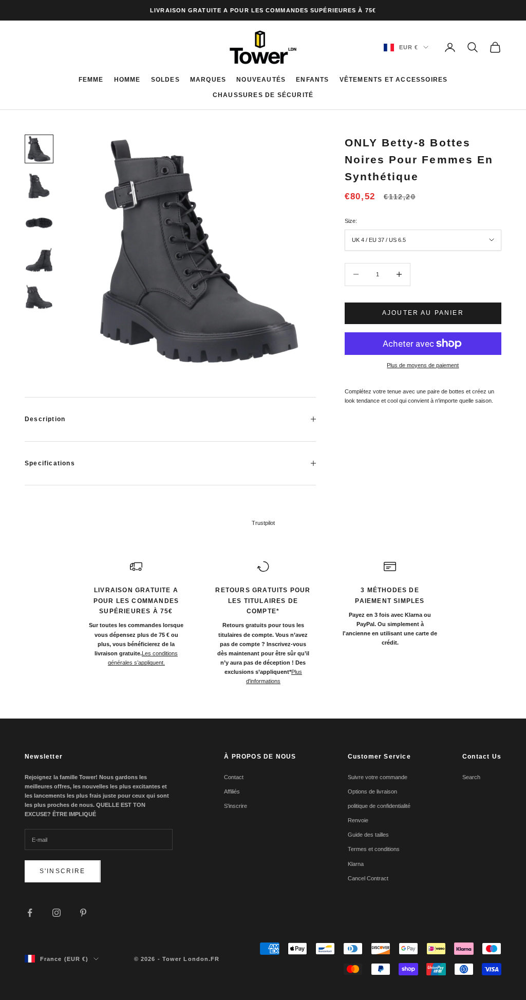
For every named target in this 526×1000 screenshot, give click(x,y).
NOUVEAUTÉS (261, 79)
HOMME (127, 79)
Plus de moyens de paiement (423, 365)
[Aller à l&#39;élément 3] (39, 223)
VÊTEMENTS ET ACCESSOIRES (394, 79)
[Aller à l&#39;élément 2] (39, 186)
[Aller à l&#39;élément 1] (39, 149)
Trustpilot (263, 523)
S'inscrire (63, 871)
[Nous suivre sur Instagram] (56, 913)
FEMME (91, 79)
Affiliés (232, 791)
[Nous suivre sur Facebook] (30, 913)
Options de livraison (372, 791)
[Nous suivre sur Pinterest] (83, 913)
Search (471, 777)
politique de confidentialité (379, 806)
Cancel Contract (368, 878)
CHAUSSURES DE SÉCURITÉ (263, 95)
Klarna (356, 864)
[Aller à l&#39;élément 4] (39, 260)
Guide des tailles (368, 835)
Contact (233, 777)
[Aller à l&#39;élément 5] (39, 296)
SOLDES (165, 79)
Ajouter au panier (423, 312)
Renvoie (358, 820)
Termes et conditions (374, 849)
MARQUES (208, 79)
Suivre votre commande (377, 777)
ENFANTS (312, 79)
